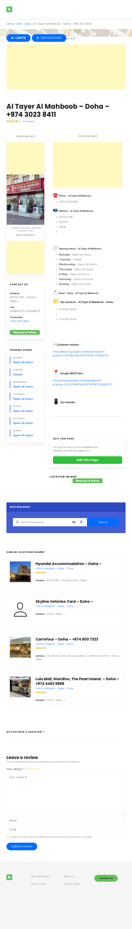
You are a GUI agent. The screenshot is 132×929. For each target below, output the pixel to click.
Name (13, 820)
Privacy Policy (72, 883)
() (28, 121)
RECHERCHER (50, 38)
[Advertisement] (66, 67)
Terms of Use (38, 883)
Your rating (13, 769)
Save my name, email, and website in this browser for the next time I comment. (52, 837)
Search (103, 522)
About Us (69, 876)
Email (12, 829)
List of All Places (40, 876)
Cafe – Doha (23, 23)
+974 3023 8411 (19, 321)
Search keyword (17, 522)
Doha (9, 23)
